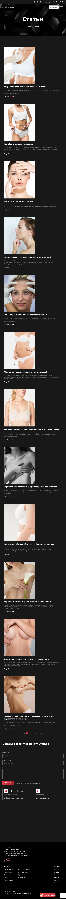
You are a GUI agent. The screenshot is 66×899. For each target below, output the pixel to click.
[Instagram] (35, 2)
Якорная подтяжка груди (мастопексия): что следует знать (31, 429)
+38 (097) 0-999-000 (58, 2)
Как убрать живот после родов (18, 144)
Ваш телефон (6, 760)
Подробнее (7, 97)
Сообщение (6, 768)
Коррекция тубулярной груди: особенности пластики (29, 544)
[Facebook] (47, 2)
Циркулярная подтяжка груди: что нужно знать (26, 659)
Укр (3, 2)
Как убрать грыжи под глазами (18, 201)
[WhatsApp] (38, 2)
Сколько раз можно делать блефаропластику (25, 314)
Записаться (53, 7)
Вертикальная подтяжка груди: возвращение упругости (30, 486)
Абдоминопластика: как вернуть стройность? (25, 372)
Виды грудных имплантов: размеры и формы (25, 86)
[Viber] (41, 2)
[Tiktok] (50, 2)
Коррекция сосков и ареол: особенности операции (28, 601)
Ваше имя (5, 753)
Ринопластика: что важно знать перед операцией (27, 257)
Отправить (8, 783)
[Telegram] (44, 2)
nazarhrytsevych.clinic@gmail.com (13, 798)
